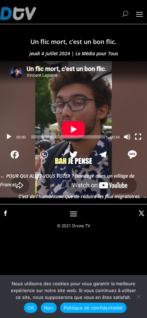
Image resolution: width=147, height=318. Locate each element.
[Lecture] (8, 136)
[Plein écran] (138, 136)
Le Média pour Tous (97, 53)
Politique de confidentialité (93, 307)
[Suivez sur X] (141, 213)
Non (48, 307)
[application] (73, 102)
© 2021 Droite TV (73, 226)
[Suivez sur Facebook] (5, 213)
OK (30, 307)
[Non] (138, 296)
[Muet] (127, 136)
